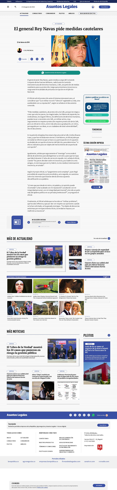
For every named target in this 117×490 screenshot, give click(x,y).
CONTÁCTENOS (43, 438)
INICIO (9, 438)
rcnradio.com (104, 461)
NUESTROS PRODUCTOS (46, 442)
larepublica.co (13, 461)
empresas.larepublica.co (48, 461)
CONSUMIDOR (50, 13)
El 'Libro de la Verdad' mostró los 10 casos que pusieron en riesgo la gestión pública (17, 255)
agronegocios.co (29, 461)
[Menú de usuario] (92, 7)
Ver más (96, 187)
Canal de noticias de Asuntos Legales (55, 72)
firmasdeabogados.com (71, 461)
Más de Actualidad (19, 238)
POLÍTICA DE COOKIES (46, 451)
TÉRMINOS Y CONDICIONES (47, 446)
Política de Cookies (42, 487)
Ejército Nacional (85, 1)
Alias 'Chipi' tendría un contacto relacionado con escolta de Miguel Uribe (42, 376)
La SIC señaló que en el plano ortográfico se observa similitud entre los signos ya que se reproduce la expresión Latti (96, 357)
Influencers (19, 1)
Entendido (99, 485)
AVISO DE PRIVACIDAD (66, 442)
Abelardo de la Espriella (101, 1)
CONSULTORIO (37, 13)
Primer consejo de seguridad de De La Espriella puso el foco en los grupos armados (97, 252)
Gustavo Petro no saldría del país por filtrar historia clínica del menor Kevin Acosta (97, 266)
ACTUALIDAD (24, 13)
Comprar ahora (97, 115)
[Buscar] (15, 7)
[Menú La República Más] (8, 7)
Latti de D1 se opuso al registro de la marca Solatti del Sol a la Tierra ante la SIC (96, 349)
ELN (75, 1)
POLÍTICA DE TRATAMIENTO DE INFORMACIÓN (68, 446)
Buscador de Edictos (87, 13)
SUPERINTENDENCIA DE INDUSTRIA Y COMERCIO (66, 451)
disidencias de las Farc (63, 1)
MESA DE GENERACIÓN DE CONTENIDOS (66, 438)
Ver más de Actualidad (100, 238)
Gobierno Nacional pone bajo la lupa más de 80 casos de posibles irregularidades (67, 376)
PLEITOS (62, 13)
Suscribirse (104, 7)
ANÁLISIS (71, 13)
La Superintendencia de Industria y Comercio (39, 1)
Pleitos (88, 335)
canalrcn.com (89, 461)
